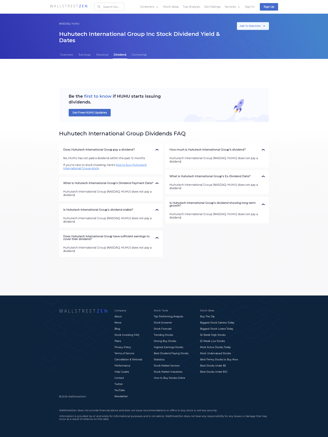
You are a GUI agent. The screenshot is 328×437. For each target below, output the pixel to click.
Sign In (249, 6)
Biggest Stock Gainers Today (217, 322)
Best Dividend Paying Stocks (171, 353)
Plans (117, 341)
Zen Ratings (212, 6)
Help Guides (121, 371)
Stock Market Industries (168, 371)
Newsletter (121, 396)
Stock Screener (163, 322)
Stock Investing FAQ (126, 334)
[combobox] (109, 7)
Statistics (159, 359)
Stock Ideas (171, 6)
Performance (122, 365)
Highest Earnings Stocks (168, 347)
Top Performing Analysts (168, 316)
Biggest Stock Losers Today (216, 328)
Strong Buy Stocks (165, 341)
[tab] (66, 55)
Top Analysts (191, 6)
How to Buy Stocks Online (169, 377)
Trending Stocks (163, 334)
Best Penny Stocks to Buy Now (219, 359)
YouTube (119, 390)
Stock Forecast (163, 328)
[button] (111, 150)
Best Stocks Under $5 (213, 365)
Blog (117, 328)
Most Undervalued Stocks (215, 353)
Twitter (118, 384)
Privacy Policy (122, 347)
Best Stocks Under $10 (213, 371)
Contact (119, 377)
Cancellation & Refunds (128, 359)
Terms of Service (124, 353)
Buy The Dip (207, 316)
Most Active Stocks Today (215, 347)
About (118, 316)
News (117, 322)
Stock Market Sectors (167, 365)
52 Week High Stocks (213, 334)
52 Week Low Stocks (212, 341)
